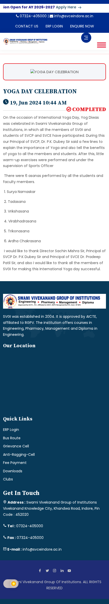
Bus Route (12, 438)
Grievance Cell (16, 446)
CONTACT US (26, 26)
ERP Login (11, 429)
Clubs (8, 479)
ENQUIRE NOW (82, 26)
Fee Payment (15, 462)
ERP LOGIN (54, 26)
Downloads (12, 471)
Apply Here (63, 7)
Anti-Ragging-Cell (19, 454)
